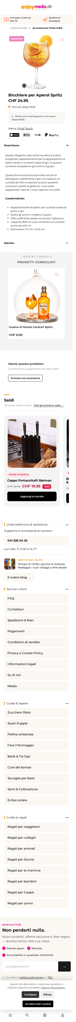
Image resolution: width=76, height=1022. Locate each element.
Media (12, 686)
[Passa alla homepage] (36, 7)
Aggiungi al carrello (32, 496)
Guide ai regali (16, 817)
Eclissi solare (17, 800)
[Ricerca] (27, 1015)
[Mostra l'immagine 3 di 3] (37, 85)
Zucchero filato (19, 712)
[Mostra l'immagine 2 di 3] (30, 85)
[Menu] (10, 1015)
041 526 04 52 (17, 540)
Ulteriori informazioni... (53, 987)
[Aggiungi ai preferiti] (62, 39)
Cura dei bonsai (19, 767)
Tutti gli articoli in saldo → (49, 405)
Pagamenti (16, 631)
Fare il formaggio (20, 745)
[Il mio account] (62, 1015)
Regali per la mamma (24, 870)
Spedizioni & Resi (20, 620)
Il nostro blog (17, 577)
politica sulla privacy (31, 977)
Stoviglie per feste (21, 778)
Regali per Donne (20, 859)
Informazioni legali (21, 664)
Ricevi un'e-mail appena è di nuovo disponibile (34, 118)
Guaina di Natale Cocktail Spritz (31, 327)
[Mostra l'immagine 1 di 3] (24, 85)
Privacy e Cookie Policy (25, 653)
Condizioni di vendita (23, 642)
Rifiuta (47, 994)
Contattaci (15, 609)
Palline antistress (20, 734)
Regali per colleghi (21, 837)
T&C (50, 977)
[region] (36, 62)
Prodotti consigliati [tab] (36, 262)
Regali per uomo (20, 903)
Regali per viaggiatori (23, 827)
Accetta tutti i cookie (38, 1003)
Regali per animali (21, 848)
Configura (30, 994)
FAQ (10, 598)
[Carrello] (45, 1015)
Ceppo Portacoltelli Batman (29, 480)
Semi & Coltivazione (22, 789)
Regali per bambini (21, 881)
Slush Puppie (17, 723)
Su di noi (14, 675)
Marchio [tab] (9, 243)
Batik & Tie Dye (18, 756)
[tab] (36, 145)
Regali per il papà (20, 892)
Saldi (9, 400)
